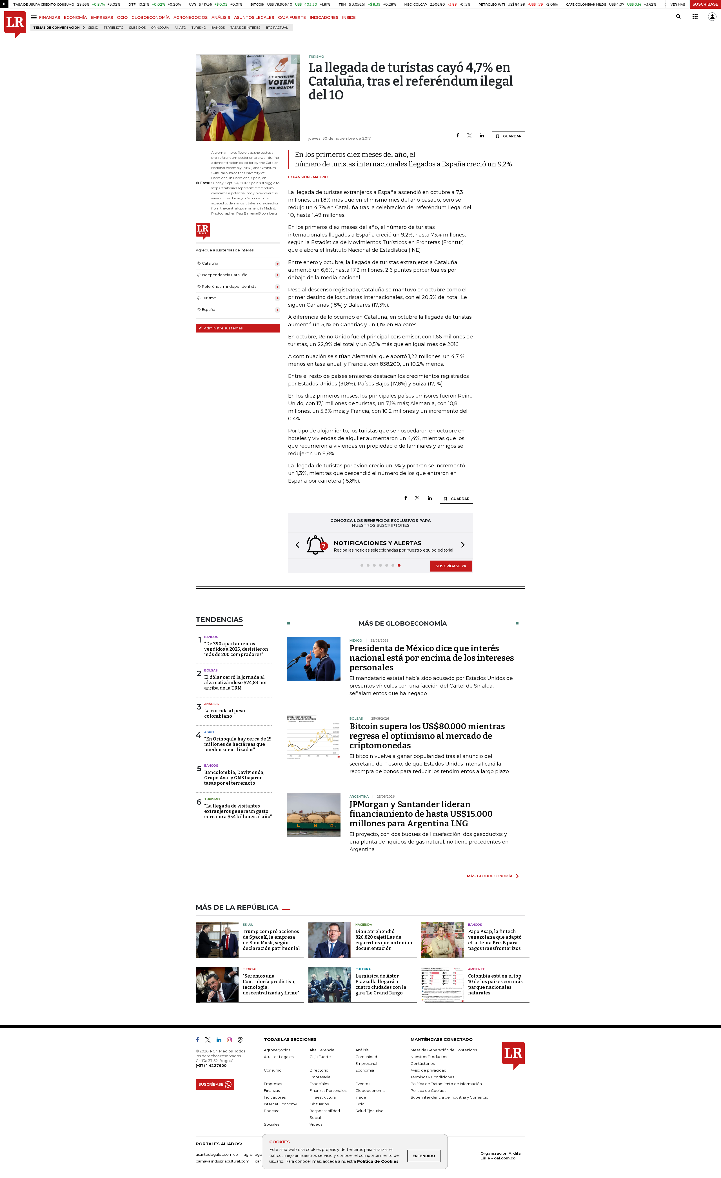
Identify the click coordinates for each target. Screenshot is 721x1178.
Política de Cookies (378, 1161)
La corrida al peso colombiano (224, 713)
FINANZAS (49, 17)
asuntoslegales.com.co (217, 1154)
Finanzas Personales (328, 1090)
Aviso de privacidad (428, 1070)
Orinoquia (160, 28)
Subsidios (137, 28)
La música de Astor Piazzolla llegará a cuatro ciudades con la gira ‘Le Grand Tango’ (380, 984)
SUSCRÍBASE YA (451, 566)
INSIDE (349, 17)
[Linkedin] (482, 136)
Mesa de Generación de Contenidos (444, 1050)
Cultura (363, 969)
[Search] (678, 16)
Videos (316, 1124)
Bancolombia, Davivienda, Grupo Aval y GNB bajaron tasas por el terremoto (234, 778)
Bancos (218, 28)
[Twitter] (469, 136)
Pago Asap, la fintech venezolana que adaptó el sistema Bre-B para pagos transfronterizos (495, 940)
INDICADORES (324, 17)
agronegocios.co (259, 1154)
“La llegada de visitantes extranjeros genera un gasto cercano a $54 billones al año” (238, 811)
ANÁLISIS (221, 17)
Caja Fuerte (320, 1056)
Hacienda (363, 925)
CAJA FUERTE (292, 17)
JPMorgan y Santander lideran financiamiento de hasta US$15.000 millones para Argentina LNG (421, 814)
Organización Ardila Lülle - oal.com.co (500, 1155)
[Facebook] (458, 136)
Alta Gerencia (322, 1050)
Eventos (362, 1083)
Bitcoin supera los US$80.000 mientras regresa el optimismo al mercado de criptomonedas (427, 736)
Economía (364, 1070)
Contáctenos (423, 1063)
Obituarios (319, 1104)
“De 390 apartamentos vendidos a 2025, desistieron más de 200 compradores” (236, 649)
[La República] (15, 25)
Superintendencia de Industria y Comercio (449, 1097)
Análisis (211, 704)
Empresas (273, 1083)
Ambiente (476, 969)
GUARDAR (512, 136)
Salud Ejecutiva (369, 1110)
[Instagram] (231, 1041)
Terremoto (113, 28)
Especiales (319, 1083)
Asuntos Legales (278, 1056)
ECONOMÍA (75, 17)
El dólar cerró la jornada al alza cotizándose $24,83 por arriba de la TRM (235, 683)
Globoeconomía (370, 1090)
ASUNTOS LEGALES (254, 17)
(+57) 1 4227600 (211, 1065)
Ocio (359, 1104)
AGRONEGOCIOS (190, 17)
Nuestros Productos (429, 1056)
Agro (209, 732)
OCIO (122, 17)
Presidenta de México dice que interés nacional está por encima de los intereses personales (432, 658)
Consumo (273, 1070)
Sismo (93, 28)
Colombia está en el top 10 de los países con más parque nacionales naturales (495, 984)
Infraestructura (323, 1097)
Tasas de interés (245, 28)
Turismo (199, 28)
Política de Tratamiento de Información (446, 1083)
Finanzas (272, 1090)
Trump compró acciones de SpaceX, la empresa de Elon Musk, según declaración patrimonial (271, 940)
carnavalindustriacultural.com (222, 1161)
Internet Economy (280, 1104)
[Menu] (34, 17)
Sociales (271, 1124)
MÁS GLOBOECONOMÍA (490, 876)
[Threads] (242, 1041)
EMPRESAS (102, 17)
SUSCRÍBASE (705, 4)
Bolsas (211, 670)
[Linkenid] (221, 1041)
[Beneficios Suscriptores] (695, 17)
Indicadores (275, 1097)
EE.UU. (248, 925)
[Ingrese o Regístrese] (712, 16)
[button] (295, 545)
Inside (360, 1097)
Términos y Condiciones (432, 1077)
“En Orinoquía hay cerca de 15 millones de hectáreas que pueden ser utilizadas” (238, 744)
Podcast (271, 1110)
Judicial (250, 969)
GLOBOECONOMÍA (151, 17)
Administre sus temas (222, 328)
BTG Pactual (277, 28)
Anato (180, 28)
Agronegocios (277, 1050)
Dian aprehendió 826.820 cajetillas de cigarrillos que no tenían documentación (383, 940)
